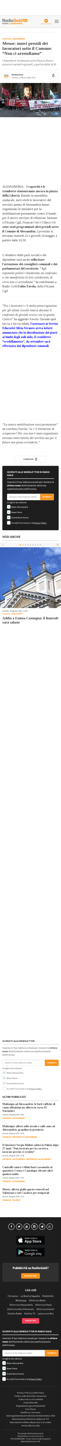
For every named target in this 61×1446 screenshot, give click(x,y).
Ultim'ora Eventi (45, 1309)
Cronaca (6, 613)
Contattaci (30, 1321)
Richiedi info (30, 1276)
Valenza (16, 1200)
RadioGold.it (38, 1433)
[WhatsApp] (50, 1226)
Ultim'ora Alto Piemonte (20, 1309)
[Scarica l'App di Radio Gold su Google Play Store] (30, 1252)
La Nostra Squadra (30, 1296)
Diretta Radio (15, 1313)
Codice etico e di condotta (30, 1399)
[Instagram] (34, 1226)
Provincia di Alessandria (24, 1137)
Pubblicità (47, 1296)
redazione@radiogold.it (41, 1439)
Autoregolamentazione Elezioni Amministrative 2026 (30, 1415)
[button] (58, 545)
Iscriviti (47, 497)
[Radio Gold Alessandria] (15, 21)
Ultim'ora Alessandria (21, 1305)
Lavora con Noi (45, 1313)
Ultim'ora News (37, 1300)
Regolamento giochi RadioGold (30, 1406)
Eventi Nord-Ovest (20, 517)
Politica (6, 38)
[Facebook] (11, 1226)
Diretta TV (29, 1313)
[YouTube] (27, 1226)
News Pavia (16, 512)
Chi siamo (13, 1296)
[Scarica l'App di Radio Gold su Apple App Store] (30, 1240)
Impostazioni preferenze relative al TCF (30, 1419)
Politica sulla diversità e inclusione (30, 1396)
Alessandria (18, 38)
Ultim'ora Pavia (43, 1305)
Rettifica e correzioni (30, 1412)
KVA (38, 1441)
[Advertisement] (30, 150)
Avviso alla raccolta (31, 1425)
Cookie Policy (37, 1392)
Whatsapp (20, 1300)
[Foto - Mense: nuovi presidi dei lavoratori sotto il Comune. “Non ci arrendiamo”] (30, 100)
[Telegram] (42, 1226)
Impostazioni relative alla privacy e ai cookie (30, 1422)
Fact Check (30, 1409)
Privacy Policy (40, 523)
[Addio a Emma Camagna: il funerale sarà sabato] (30, 577)
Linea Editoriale (30, 1402)
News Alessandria (19, 507)
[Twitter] (19, 1226)
